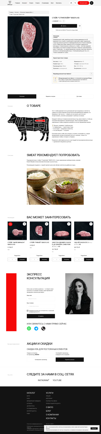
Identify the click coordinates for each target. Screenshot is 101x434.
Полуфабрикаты (32, 408)
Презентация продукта (53, 403)
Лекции (48, 396)
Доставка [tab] (79, 96)
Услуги (31, 3)
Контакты (58, 3)
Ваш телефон (30, 303)
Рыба (28, 413)
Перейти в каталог (69, 359)
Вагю (28, 396)
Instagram (43, 380)
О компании (52, 414)
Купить (64, 25)
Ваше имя (29, 295)
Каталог (24, 3)
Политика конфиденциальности (34, 423)
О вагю (49, 407)
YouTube (57, 380)
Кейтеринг (49, 398)
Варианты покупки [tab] (50, 96)
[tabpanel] (50, 123)
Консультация (83, 3)
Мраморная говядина (34, 401)
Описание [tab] (21, 96)
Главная (17, 3)
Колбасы (29, 403)
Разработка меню (51, 401)
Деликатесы (30, 406)
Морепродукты (31, 411)
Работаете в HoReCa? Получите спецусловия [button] (67, 30)
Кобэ (28, 398)
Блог (52, 3)
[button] (91, 3)
